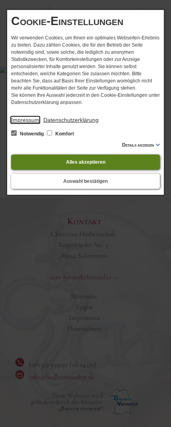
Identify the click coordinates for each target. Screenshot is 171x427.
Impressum (25, 120)
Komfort (64, 134)
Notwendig (32, 134)
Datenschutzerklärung (71, 120)
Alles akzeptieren (85, 162)
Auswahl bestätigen (85, 181)
